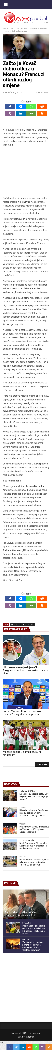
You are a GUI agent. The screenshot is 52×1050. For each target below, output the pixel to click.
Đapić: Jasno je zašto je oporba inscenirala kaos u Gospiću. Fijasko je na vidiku (33, 930)
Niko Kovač (28, 624)
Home (5, 28)
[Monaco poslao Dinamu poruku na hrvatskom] (26, 735)
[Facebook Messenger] (21, 106)
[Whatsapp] (31, 106)
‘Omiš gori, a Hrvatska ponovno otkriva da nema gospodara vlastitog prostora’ (32, 946)
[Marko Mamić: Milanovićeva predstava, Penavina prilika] (26, 904)
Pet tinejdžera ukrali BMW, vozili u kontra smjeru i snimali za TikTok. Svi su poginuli (34, 862)
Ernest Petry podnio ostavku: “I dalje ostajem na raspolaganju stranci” (34, 796)
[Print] (42, 113)
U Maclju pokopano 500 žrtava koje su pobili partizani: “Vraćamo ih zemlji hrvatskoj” (33, 813)
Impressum (35, 1033)
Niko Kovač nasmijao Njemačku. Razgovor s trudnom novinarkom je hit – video (26, 670)
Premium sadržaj (27, 791)
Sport (11, 28)
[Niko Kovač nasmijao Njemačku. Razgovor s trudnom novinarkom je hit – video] (26, 650)
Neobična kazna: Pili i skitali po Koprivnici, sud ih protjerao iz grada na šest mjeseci (33, 846)
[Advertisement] (26, 171)
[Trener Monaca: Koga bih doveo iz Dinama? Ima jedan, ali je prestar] (26, 694)
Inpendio (30, 1036)
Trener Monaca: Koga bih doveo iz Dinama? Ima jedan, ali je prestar (22, 713)
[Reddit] (42, 106)
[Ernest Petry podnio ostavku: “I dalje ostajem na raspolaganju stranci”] (10, 795)
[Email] (31, 113)
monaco (15, 624)
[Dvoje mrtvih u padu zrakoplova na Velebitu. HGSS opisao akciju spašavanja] (10, 828)
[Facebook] (10, 106)
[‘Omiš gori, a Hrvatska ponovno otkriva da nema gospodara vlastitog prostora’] (13, 944)
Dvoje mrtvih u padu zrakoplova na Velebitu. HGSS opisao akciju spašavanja (34, 829)
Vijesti (22, 807)
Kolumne (26, 923)
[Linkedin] (21, 113)
